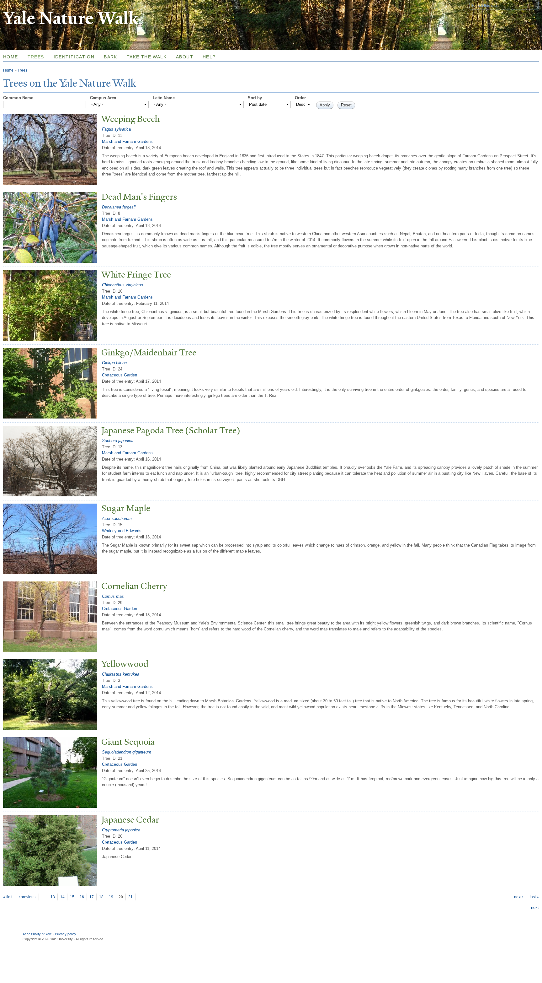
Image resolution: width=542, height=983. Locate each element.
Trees (36, 56)
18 (101, 897)
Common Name (18, 97)
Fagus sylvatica (116, 129)
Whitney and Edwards (121, 530)
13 (52, 897)
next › (518, 897)
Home (8, 70)
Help (209, 56)
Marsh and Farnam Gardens (127, 141)
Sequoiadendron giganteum (126, 752)
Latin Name (164, 97)
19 (111, 897)
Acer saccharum (117, 518)
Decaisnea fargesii (119, 207)
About (184, 56)
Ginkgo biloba (114, 362)
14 (62, 897)
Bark (110, 56)
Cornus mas (113, 596)
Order (300, 97)
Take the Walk (147, 56)
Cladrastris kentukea (120, 674)
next (535, 907)
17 (91, 897)
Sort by (255, 97)
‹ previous (27, 897)
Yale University (20, 5)
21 (130, 897)
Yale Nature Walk (70, 18)
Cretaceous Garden (119, 375)
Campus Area (103, 97)
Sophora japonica (117, 440)
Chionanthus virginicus (122, 285)
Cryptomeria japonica (121, 830)
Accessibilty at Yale (37, 934)
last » (534, 897)
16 (82, 897)
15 (72, 897)
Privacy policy (65, 934)
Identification (74, 56)
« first (7, 897)
